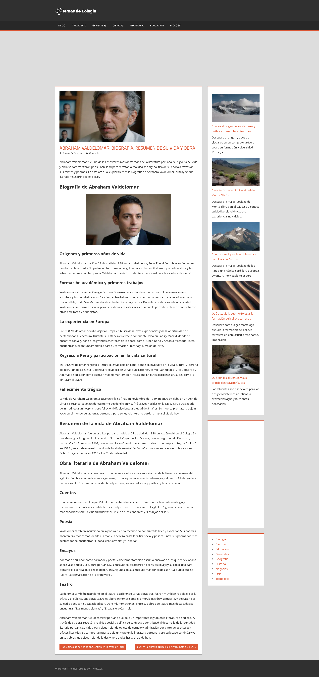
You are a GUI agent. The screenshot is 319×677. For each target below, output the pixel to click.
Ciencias (118, 25)
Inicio (61, 25)
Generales (99, 25)
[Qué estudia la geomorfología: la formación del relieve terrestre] (236, 296)
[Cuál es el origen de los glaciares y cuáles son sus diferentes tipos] (236, 109)
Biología (175, 25)
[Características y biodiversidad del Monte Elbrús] (236, 173)
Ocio (218, 574)
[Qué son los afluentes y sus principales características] (236, 360)
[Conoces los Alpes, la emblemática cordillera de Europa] (236, 237)
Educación (157, 25)
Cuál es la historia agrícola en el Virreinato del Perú (165, 647)
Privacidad (79, 25)
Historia (221, 564)
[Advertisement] (159, 55)
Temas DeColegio (72, 153)
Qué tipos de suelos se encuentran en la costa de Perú (93, 647)
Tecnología (222, 579)
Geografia (137, 25)
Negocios (222, 569)
